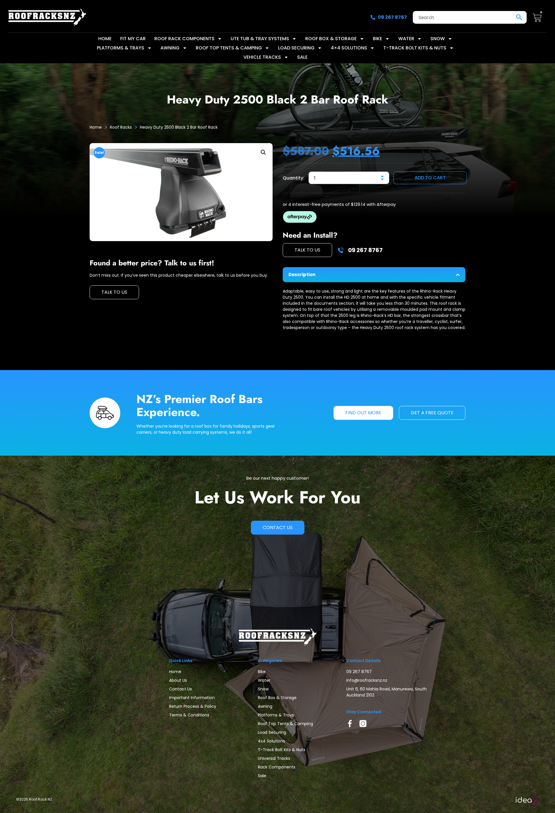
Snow (437, 38)
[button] (263, 152)
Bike (377, 38)
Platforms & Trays (120, 48)
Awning (170, 48)
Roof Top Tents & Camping (229, 48)
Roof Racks (121, 127)
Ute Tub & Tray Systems (260, 38)
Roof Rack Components (184, 38)
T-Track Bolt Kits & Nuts (414, 48)
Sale (302, 57)
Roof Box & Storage (331, 38)
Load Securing (296, 48)
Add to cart (430, 177)
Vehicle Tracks (262, 57)
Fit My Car (133, 38)
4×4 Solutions (349, 48)
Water (406, 38)
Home (105, 38)
